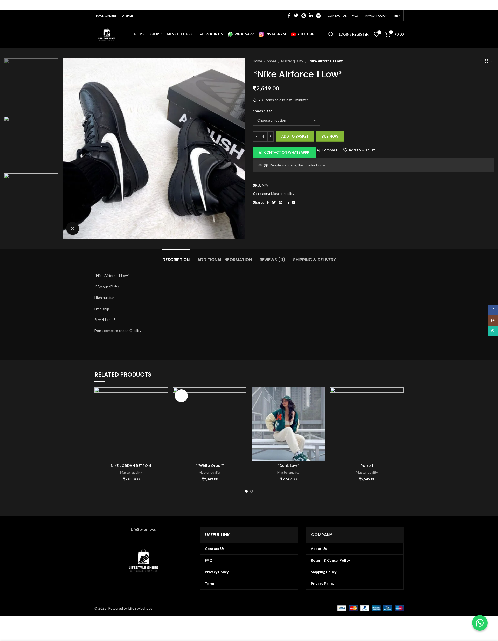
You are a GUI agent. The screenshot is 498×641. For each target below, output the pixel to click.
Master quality (292, 61)
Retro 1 (367, 465)
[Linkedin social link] (311, 15)
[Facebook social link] (289, 15)
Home (258, 61)
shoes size (262, 110)
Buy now (330, 136)
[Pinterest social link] (303, 15)
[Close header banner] (491, 5)
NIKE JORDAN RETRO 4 (131, 465)
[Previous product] (481, 61)
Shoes (272, 61)
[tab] (176, 257)
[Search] (331, 34)
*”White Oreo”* (210, 465)
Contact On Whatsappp (286, 152)
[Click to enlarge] (72, 228)
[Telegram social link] (318, 15)
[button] (284, 152)
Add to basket (295, 136)
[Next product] (491, 61)
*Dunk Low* (288, 465)
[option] (31, 85)
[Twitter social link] (296, 15)
